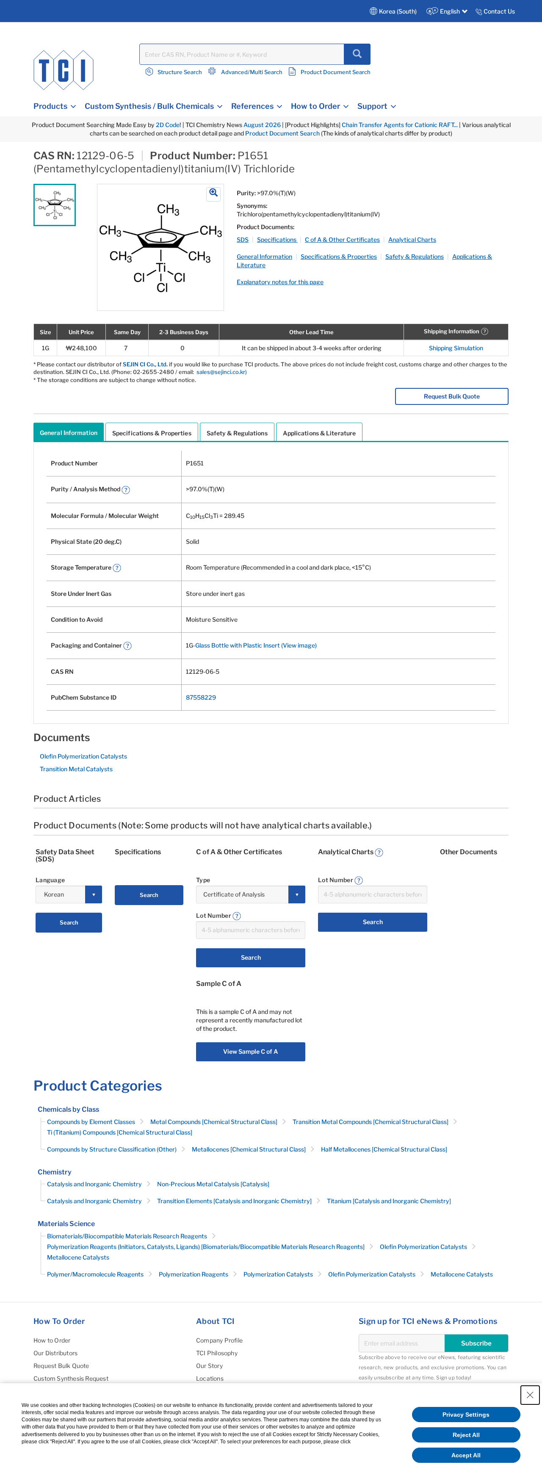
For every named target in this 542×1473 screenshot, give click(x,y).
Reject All (466, 1434)
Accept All (466, 1455)
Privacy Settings (465, 1414)
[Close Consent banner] (530, 1395)
